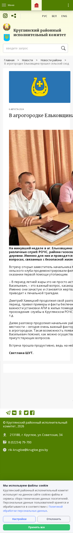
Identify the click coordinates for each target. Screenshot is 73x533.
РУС (44, 16)
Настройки (19, 519)
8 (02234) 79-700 (20, 442)
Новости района (51, 60)
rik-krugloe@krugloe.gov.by (28, 450)
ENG (64, 16)
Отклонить (54, 519)
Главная (9, 60)
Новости (27, 60)
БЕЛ (54, 16)
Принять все (36, 527)
